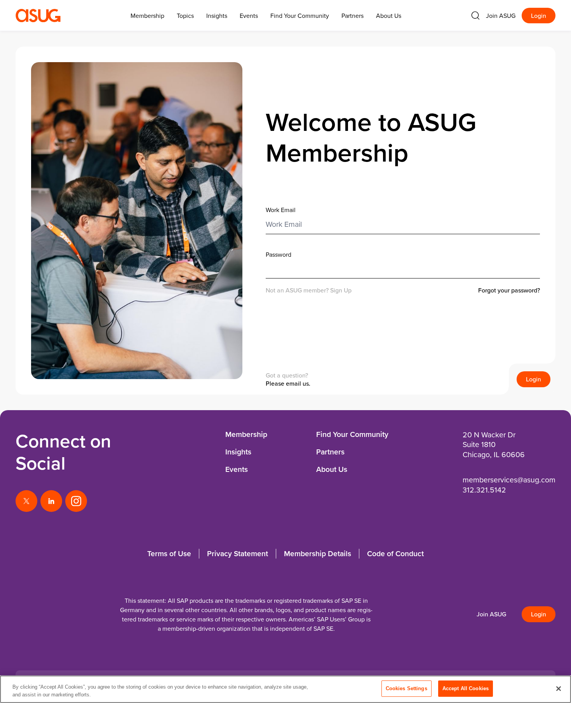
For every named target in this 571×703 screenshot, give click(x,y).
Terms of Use (169, 553)
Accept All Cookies (465, 688)
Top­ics (185, 15)
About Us (388, 15)
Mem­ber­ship (147, 15)
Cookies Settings (406, 688)
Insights (216, 15)
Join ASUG (500, 15)
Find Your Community (299, 15)
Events (249, 15)
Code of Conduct (395, 553)
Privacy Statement (237, 553)
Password (278, 254)
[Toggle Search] (475, 15)
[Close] (558, 688)
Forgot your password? (509, 290)
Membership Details (317, 553)
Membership (246, 434)
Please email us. (288, 383)
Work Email (281, 209)
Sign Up (341, 290)
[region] (285, 689)
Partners (352, 15)
